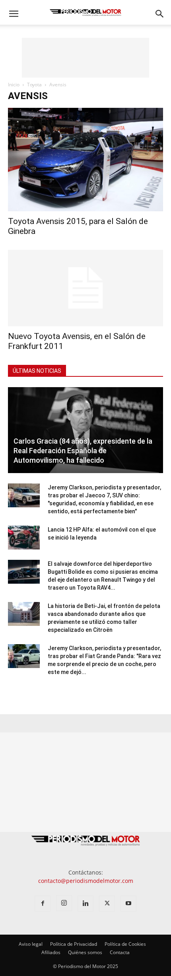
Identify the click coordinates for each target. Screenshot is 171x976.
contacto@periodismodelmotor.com (85, 880)
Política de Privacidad (73, 944)
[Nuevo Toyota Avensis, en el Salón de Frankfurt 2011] (85, 288)
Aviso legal (31, 944)
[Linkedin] (85, 904)
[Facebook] (43, 904)
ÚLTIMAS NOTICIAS (37, 371)
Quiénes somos (85, 952)
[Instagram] (64, 903)
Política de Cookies (125, 944)
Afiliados (50, 952)
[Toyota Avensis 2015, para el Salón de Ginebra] (85, 159)
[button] (13, 14)
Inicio (13, 84)
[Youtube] (128, 904)
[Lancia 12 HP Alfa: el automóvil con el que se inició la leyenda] (24, 537)
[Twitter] (107, 904)
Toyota (34, 84)
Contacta (120, 952)
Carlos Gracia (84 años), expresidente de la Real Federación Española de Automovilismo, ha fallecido (83, 450)
